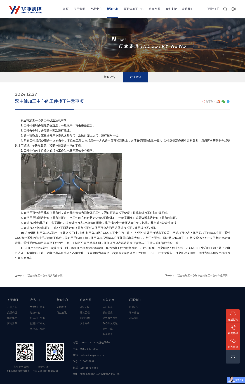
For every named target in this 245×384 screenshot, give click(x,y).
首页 (66, 8)
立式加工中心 (37, 307)
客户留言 (134, 312)
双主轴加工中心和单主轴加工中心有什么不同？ (203, 275)
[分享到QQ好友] (228, 101)
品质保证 (12, 312)
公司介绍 (12, 307)
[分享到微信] (223, 101)
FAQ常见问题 (110, 323)
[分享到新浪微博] (218, 101)
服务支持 (171, 8)
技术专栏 (85, 323)
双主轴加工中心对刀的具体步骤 (45, 275)
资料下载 (108, 328)
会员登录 (108, 334)
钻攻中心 (35, 312)
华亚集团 (12, 317)
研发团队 (85, 307)
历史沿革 (12, 323)
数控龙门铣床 (37, 328)
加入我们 (134, 317)
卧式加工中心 (37, 317)
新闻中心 (112, 8)
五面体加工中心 (134, 8)
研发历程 (85, 312)
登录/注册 (213, 8)
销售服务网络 (110, 317)
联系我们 (187, 8)
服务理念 (108, 312)
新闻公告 (109, 76)
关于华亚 (79, 8)
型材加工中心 (37, 323)
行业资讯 (135, 76)
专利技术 (85, 317)
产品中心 (96, 8)
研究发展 (154, 8)
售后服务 (108, 307)
